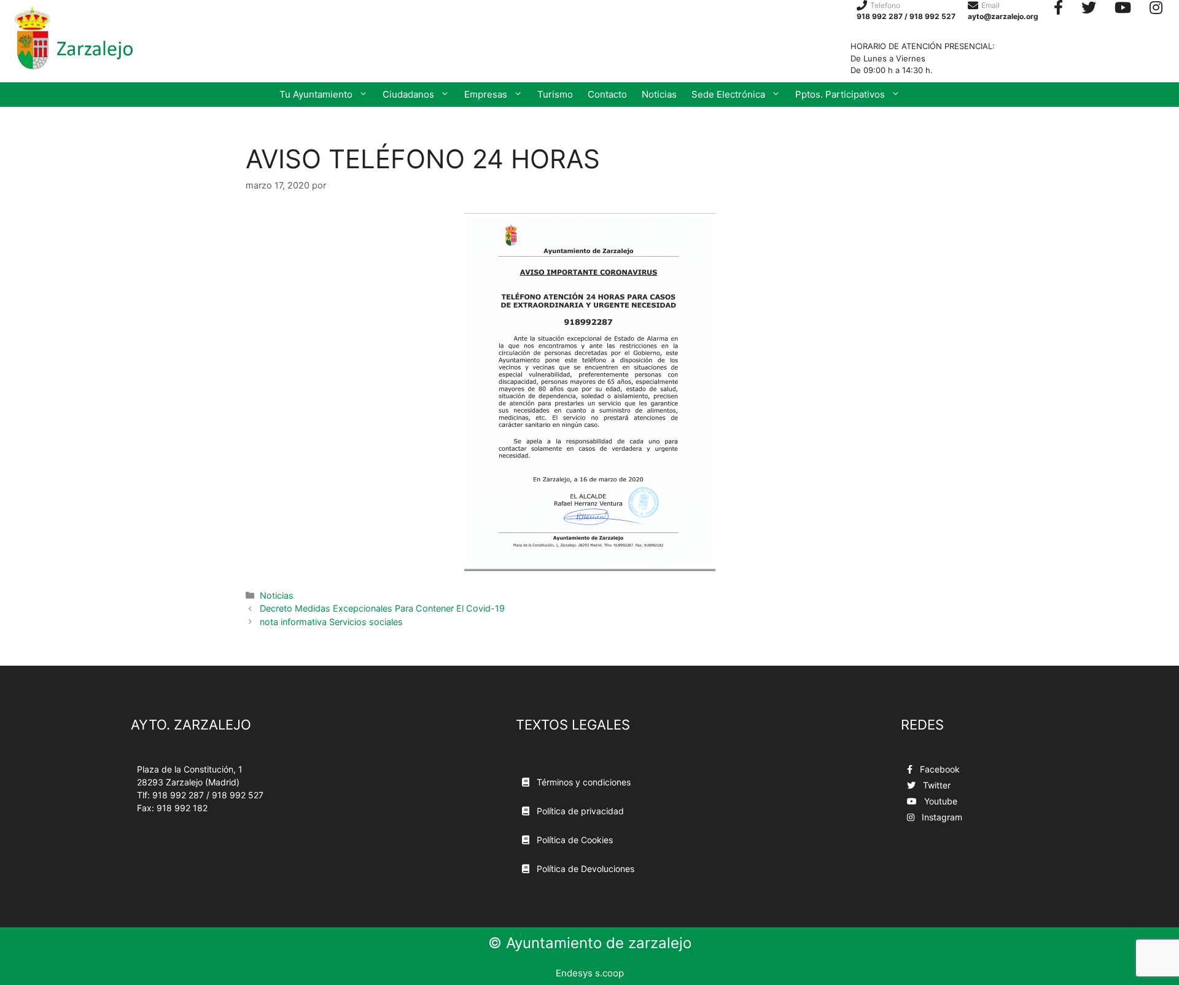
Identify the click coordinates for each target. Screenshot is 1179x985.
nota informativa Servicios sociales (331, 622)
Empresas (485, 94)
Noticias (659, 94)
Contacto (607, 94)
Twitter (935, 785)
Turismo (555, 94)
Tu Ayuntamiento (315, 94)
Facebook (938, 769)
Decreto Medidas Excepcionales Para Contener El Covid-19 (382, 608)
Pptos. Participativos (840, 94)
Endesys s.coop (590, 973)
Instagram (940, 817)
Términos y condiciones (582, 782)
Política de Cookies (573, 840)
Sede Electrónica (728, 94)
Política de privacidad (579, 811)
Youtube (939, 801)
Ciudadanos (408, 94)
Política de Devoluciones (584, 868)
